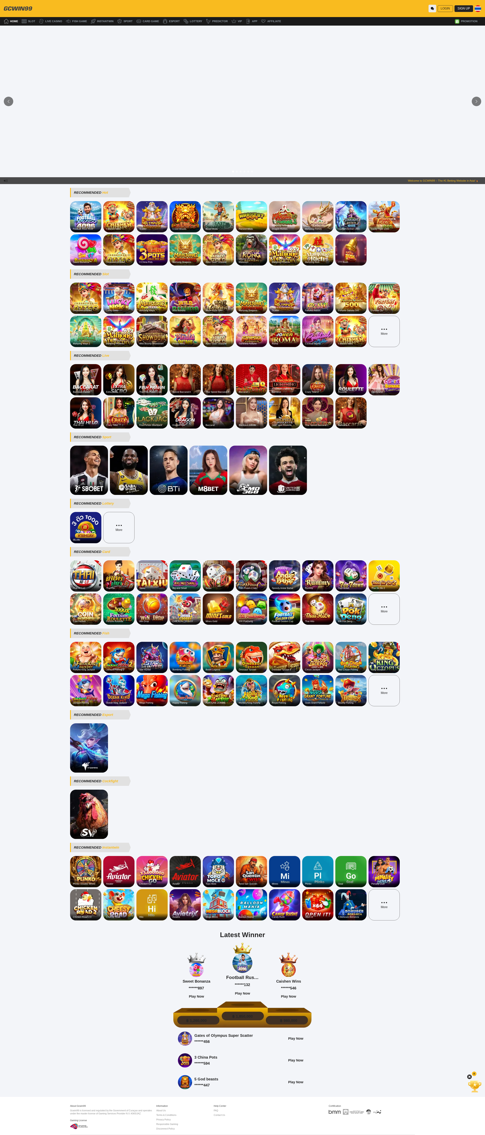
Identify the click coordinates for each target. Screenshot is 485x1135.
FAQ (216, 1110)
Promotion (469, 21)
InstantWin (105, 21)
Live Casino (53, 21)
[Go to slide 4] (244, 171)
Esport (174, 21)
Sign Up (464, 8)
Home (14, 21)
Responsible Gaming (167, 1124)
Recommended (91, 192)
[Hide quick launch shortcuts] (469, 1077)
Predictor (220, 21)
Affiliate (274, 21)
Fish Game (79, 21)
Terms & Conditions (166, 1115)
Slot (31, 21)
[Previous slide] (8, 101)
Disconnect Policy (165, 1128)
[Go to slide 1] (233, 171)
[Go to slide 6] (252, 171)
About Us (161, 1110)
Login (445, 8)
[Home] (18, 8)
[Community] (432, 8)
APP (254, 21)
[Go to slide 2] (237, 171)
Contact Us (219, 1115)
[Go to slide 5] (248, 171)
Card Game (151, 21)
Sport (128, 21)
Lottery (196, 21)
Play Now (85, 216)
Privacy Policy (163, 1119)
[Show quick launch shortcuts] (474, 1074)
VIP (240, 21)
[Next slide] (476, 101)
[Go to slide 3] (241, 171)
